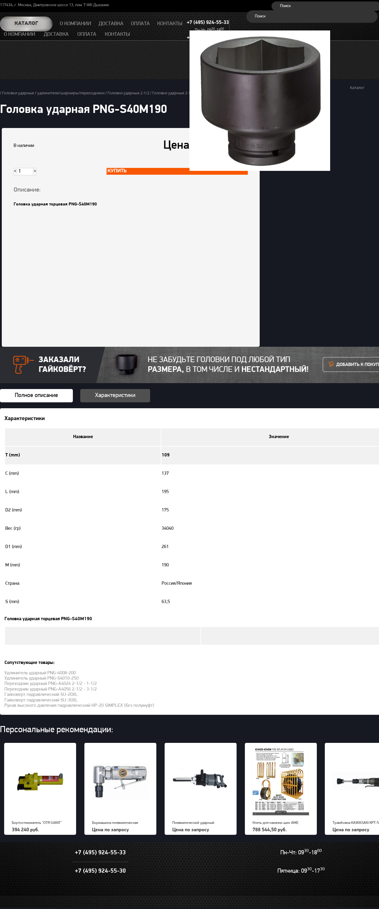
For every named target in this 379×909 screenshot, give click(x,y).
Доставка (56, 34)
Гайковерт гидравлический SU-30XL (41, 700)
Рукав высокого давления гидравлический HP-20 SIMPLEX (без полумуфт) (79, 705)
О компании (19, 34)
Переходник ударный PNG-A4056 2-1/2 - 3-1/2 (50, 689)
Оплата (86, 34)
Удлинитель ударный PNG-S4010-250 (41, 678)
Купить (117, 171)
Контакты (117, 34)
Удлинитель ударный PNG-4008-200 (40, 673)
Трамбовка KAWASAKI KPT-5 (356, 823)
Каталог (26, 23)
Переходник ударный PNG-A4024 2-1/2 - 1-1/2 (50, 683)
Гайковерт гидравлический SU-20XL (41, 694)
